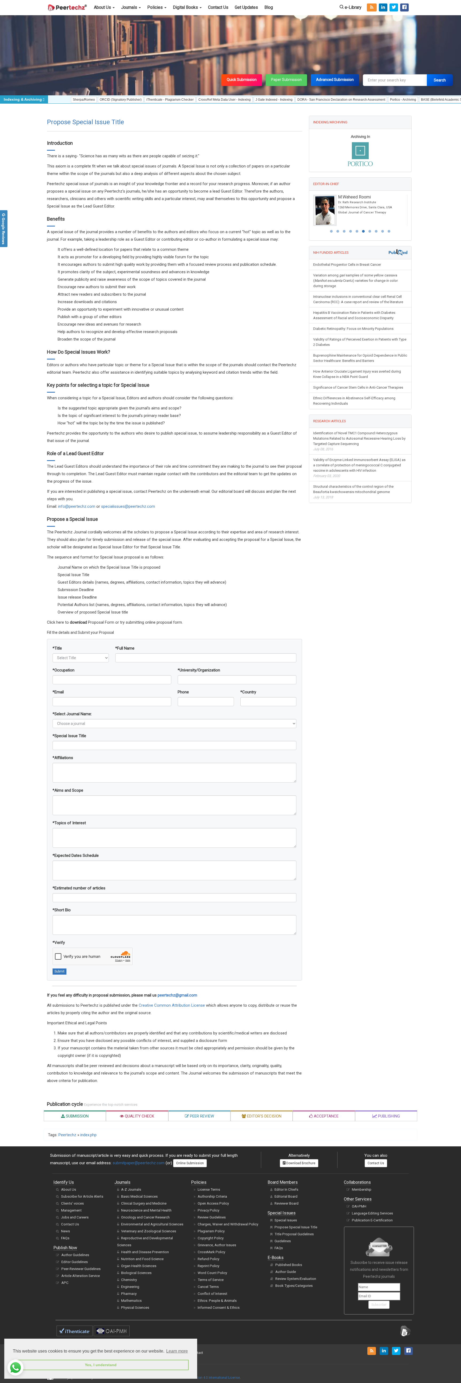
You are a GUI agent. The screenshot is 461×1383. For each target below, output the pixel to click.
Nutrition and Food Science (142, 1259)
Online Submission (190, 1163)
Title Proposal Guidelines (294, 1234)
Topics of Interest (69, 823)
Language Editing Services (372, 1213)
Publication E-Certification (372, 1220)
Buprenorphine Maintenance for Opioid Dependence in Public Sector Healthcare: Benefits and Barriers (360, 358)
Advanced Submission (335, 79)
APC (65, 1283)
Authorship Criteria (212, 1196)
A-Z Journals (131, 1189)
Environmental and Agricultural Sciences (152, 1224)
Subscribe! (379, 1305)
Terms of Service (211, 1280)
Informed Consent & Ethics (219, 1308)
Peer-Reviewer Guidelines (81, 1269)
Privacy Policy (208, 1210)
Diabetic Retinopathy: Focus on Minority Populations (353, 329)
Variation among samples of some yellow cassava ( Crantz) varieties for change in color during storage (355, 280)
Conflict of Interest (212, 1294)
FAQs (65, 1238)
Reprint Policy (208, 1266)
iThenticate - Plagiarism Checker (135, 99)
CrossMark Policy (211, 1252)
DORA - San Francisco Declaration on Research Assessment (307, 99)
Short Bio (62, 910)
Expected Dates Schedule (76, 855)
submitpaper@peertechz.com (139, 1163)
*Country (248, 692)
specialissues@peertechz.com (128, 506)
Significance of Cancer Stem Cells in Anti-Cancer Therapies (358, 387)
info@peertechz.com (76, 506)
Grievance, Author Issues (217, 1245)
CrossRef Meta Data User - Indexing (190, 99)
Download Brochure (300, 1163)
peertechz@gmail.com (177, 995)
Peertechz (67, 1134)
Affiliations (63, 757)
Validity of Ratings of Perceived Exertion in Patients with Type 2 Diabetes (359, 342)
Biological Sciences (136, 1273)
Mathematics (131, 1301)
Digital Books (186, 7)
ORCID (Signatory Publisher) (86, 99)
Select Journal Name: (72, 714)
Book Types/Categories (294, 1286)
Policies (155, 7)
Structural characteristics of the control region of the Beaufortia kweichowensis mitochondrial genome (353, 492)
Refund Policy (208, 1259)
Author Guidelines (75, 1255)
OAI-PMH (359, 1206)
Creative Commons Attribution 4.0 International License (199, 1378)
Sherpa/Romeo (49, 99)
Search (440, 80)
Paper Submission (286, 79)
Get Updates (246, 7)
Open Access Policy (213, 1203)
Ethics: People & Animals (217, 1301)
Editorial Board (286, 1196)
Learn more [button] (177, 1351)
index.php (88, 1134)
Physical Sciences (135, 1308)
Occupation (63, 670)
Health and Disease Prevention (145, 1252)
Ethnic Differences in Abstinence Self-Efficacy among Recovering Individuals (354, 400)
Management (71, 1210)
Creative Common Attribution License (172, 1005)
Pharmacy (129, 1294)
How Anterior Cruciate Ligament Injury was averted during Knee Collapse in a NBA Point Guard (357, 374)
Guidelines (283, 1241)
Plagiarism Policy (211, 1231)
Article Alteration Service (80, 1276)
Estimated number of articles (79, 888)
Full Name (124, 648)
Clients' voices (72, 1203)
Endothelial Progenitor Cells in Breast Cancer (347, 265)
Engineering (130, 1287)
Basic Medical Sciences (139, 1196)
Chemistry (129, 1280)
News (65, 1231)
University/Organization (199, 670)
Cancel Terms (208, 1287)
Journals (129, 7)
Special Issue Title (69, 735)
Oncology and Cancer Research (145, 1217)
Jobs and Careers (75, 1217)
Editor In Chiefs (286, 1189)
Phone (183, 692)
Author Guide (285, 1272)
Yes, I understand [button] (101, 1365)
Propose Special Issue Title (296, 1227)
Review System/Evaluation (295, 1279)
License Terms (209, 1189)
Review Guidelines (212, 1217)
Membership (361, 1189)
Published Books (288, 1265)
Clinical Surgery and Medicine (143, 1203)
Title (57, 648)
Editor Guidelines (74, 1262)
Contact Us (218, 7)
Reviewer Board (287, 1203)
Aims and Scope (68, 790)
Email (58, 692)
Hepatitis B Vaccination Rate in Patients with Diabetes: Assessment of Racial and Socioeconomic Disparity (354, 315)
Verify (59, 942)
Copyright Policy (211, 1238)
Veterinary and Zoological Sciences (148, 1231)
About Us (103, 7)
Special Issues (286, 1220)
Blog (268, 7)
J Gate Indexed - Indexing (239, 99)
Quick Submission (242, 79)
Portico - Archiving (368, 99)
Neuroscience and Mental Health (146, 1210)
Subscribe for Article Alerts (82, 1196)
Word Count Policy (212, 1273)
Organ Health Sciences (138, 1266)
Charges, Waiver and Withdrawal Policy (228, 1224)
